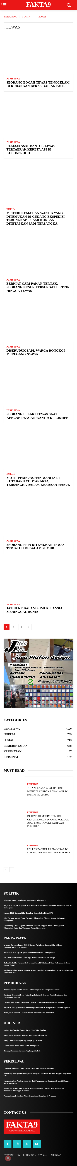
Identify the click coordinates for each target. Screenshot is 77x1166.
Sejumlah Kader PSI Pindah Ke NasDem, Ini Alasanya (25, 900)
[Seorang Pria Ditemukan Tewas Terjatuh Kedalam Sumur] (38, 515)
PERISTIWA (13, 79)
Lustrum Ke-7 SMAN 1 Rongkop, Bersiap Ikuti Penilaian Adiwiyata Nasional (34, 1002)
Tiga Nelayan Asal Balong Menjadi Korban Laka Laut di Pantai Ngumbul (47, 791)
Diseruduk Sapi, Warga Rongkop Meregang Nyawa (36, 352)
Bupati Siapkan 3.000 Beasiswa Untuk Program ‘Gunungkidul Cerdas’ (31, 990)
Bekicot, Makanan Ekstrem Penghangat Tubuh (22, 1051)
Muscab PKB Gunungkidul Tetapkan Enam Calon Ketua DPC (28, 913)
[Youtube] (37, 1144)
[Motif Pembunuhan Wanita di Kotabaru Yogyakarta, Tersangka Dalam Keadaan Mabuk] (38, 448)
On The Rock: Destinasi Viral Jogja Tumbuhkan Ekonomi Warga (29, 958)
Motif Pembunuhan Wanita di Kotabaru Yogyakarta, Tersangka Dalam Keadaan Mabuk (38, 481)
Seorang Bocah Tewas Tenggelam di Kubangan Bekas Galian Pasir (37, 84)
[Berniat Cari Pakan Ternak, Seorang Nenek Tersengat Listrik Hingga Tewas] (38, 254)
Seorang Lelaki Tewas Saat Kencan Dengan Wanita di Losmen (37, 415)
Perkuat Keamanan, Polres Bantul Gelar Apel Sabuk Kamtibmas (29, 1068)
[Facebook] (7, 1144)
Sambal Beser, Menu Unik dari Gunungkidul (21, 1046)
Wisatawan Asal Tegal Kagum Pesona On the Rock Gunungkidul (29, 952)
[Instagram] (17, 1144)
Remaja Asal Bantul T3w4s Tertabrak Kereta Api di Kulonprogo (30, 149)
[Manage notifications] (8, 1158)
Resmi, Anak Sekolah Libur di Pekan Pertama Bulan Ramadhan (29, 1013)
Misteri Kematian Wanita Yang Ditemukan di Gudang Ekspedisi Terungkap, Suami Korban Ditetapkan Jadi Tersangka (35, 218)
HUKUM (11, 209)
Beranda (10, 16)
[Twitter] (27, 1144)
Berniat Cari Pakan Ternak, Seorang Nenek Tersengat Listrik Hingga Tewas (38, 287)
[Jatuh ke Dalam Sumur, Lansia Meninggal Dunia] (38, 579)
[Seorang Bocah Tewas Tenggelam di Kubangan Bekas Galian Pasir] (38, 53)
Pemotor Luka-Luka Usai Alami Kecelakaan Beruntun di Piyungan (30, 1096)
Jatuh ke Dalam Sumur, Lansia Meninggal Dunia (34, 610)
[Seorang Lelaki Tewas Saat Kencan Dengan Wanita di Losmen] (38, 385)
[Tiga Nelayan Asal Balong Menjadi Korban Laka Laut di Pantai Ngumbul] (14, 789)
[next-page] (29, 627)
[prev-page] (6, 869)
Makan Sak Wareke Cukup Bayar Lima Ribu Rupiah (25, 1030)
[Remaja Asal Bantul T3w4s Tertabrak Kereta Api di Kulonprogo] (38, 117)
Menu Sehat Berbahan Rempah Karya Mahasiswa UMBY (26, 1035)
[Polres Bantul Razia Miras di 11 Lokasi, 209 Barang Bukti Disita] (14, 849)
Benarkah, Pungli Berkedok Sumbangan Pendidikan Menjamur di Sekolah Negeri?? (37, 1008)
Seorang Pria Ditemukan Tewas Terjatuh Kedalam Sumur (35, 546)
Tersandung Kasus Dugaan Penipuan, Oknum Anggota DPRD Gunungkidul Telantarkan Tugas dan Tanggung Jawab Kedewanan (34, 927)
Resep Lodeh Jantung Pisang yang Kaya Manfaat (23, 1040)
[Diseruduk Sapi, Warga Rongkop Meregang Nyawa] (38, 321)
